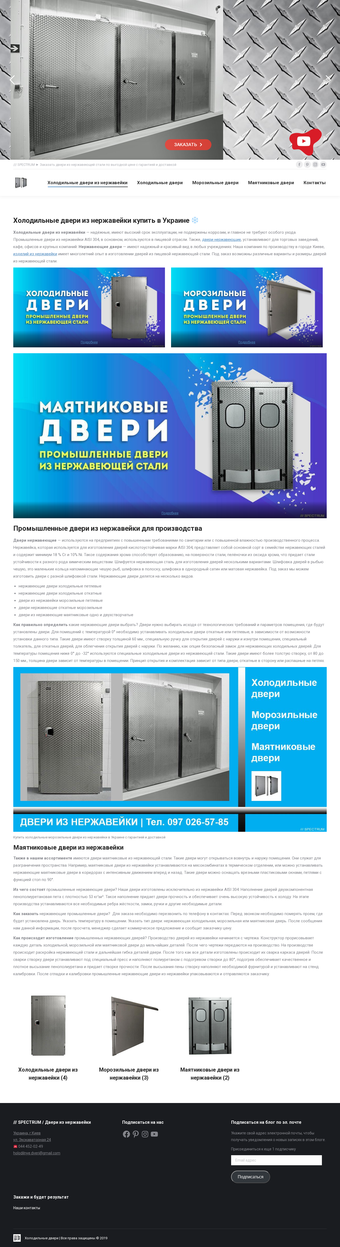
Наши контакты (26, 1208)
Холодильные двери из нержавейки (48, 1074)
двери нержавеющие (221, 239)
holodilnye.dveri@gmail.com (36, 1153)
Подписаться (251, 1177)
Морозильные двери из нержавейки (129, 1074)
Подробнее (89, 342)
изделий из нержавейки (35, 254)
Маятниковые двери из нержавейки (210, 1074)
